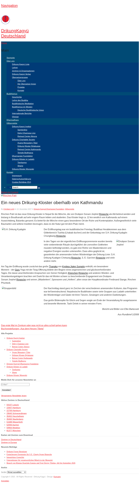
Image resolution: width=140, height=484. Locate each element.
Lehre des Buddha (20, 100)
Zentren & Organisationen (23, 71)
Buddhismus (12, 94)
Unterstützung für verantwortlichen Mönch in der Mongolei (30, 460)
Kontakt (21, 90)
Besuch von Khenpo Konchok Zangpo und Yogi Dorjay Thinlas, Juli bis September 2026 (41, 463)
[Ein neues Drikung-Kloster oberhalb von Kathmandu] (9, 195)
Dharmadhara (13, 120)
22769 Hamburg (14, 410)
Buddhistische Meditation (23, 103)
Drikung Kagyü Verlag (21, 74)
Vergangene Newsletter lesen (14, 396)
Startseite (11, 58)
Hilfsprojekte (12, 123)
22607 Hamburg (14, 408)
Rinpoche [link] (104, 214)
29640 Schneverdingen (17, 413)
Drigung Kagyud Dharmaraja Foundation (49, 209)
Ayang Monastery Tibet (27, 143)
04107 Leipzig (13, 405)
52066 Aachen (13, 425)
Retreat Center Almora (27, 136)
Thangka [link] (53, 266)
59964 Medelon (13, 428)
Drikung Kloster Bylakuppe (29, 146)
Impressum (17, 175)
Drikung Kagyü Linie (20, 64)
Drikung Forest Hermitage (17, 452)
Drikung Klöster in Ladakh (23, 159)
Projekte (21, 87)
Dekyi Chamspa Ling (26, 133)
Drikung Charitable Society (23, 139)
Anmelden (5, 481)
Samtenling (22, 130)
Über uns (10, 61)
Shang (20, 166)
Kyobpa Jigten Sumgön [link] (73, 266)
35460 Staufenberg (15, 419)
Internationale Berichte (22, 113)
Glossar (15, 117)
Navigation (9, 6)
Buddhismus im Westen (22, 107)
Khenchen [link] (73, 273)
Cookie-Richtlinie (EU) (21, 182)
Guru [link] (17, 270)
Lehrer (15, 67)
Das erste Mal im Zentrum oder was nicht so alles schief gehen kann (34, 325)
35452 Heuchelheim (15, 416)
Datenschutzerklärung (21, 179)
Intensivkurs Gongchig (15, 457)
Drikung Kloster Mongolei (17, 375)
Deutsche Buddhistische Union (31, 110)
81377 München (14, 430)
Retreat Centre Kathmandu (29, 149)
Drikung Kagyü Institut (21, 126)
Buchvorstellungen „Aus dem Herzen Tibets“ (22, 329)
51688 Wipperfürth (15, 422)
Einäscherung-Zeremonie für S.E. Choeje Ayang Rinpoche (29, 454)
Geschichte (17, 97)
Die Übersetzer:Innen (27, 84)
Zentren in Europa (9, 442)
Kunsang (57, 477)
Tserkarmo (22, 162)
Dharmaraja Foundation (22, 156)
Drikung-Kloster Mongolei (23, 169)
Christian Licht (8, 209)
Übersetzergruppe (20, 77)
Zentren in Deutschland (11, 439)
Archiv (3, 472)
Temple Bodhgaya (25, 153)
